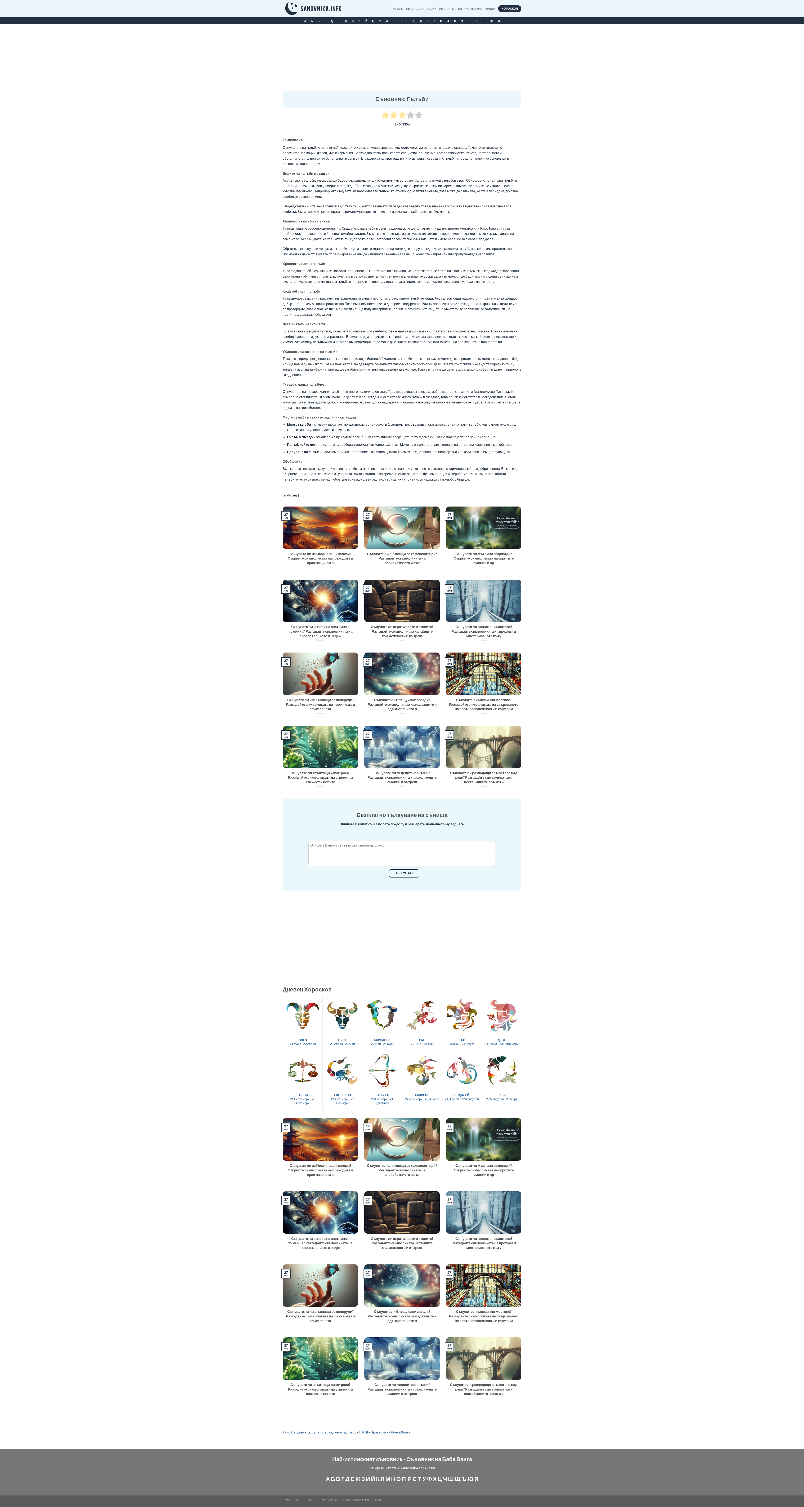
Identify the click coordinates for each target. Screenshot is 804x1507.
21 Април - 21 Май (342, 1042)
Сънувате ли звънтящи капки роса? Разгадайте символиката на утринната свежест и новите (320, 777)
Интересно (415, 8)
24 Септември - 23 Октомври (302, 1098)
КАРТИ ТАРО (473, 8)
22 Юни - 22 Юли (422, 1042)
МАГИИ (457, 8)
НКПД (363, 1432)
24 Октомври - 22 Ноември (342, 1098)
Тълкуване (404, 873)
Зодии (431, 8)
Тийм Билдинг (293, 1432)
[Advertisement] (402, 59)
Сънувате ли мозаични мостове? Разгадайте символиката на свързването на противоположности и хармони (483, 704)
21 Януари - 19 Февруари (462, 1097)
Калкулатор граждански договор (331, 1432)
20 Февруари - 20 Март (501, 1097)
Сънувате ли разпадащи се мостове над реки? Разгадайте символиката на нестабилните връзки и (483, 777)
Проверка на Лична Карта (390, 1432)
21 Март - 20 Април (303, 1042)
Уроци (490, 8)
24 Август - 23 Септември (501, 1042)
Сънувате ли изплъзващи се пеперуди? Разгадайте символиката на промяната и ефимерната (320, 704)
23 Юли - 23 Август (461, 1042)
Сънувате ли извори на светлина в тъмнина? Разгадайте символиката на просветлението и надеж (320, 631)
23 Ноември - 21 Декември (382, 1098)
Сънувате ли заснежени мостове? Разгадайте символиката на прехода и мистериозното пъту (483, 631)
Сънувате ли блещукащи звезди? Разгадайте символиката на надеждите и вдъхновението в (402, 704)
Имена (444, 8)
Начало (397, 8)
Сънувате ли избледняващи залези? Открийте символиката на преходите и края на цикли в (320, 558)
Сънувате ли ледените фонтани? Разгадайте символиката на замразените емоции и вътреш (402, 777)
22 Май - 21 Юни (382, 1042)
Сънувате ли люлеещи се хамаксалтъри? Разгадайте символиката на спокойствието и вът (402, 558)
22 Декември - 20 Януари (422, 1097)
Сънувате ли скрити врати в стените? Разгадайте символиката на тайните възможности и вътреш (402, 631)
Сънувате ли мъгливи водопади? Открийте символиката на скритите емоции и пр (484, 558)
